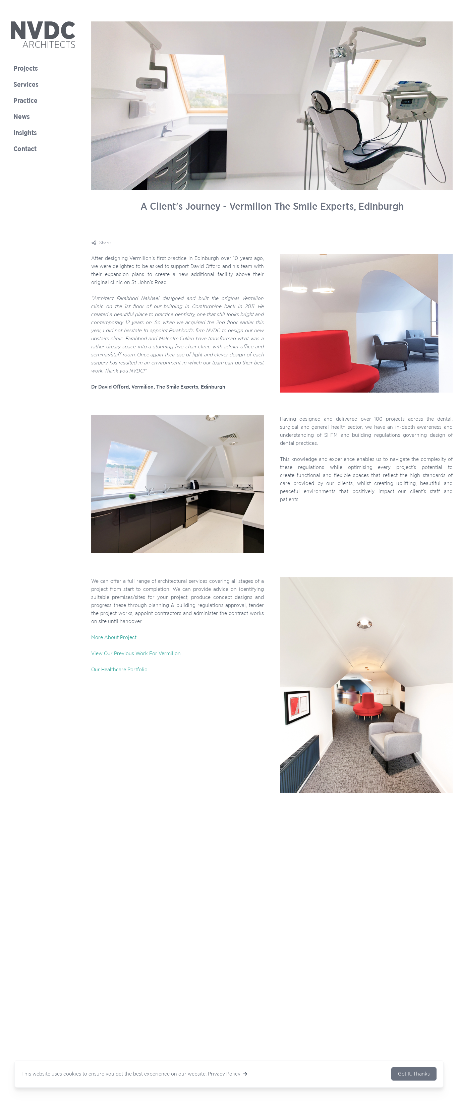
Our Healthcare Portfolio (119, 669)
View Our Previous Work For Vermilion (136, 653)
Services (26, 84)
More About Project (113, 637)
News (21, 117)
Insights (25, 133)
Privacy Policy (224, 1074)
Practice (25, 100)
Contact (25, 149)
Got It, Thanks (414, 1074)
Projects (25, 68)
